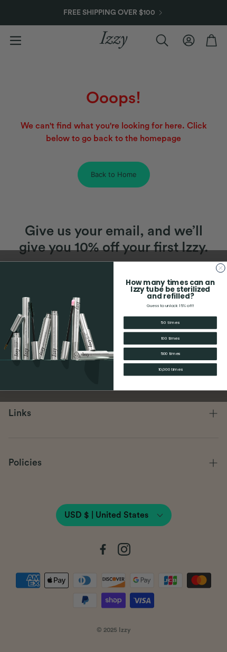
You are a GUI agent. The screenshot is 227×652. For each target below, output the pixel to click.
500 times (170, 354)
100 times (170, 338)
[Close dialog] (220, 268)
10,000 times (170, 369)
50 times (169, 322)
